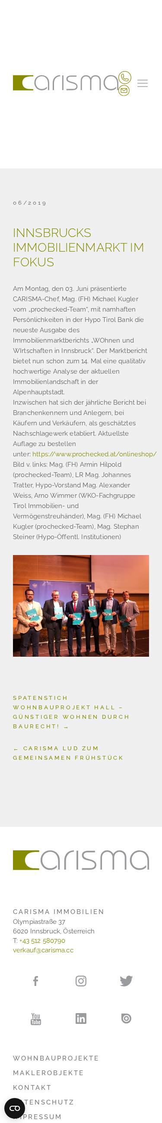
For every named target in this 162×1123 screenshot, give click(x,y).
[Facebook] (35, 980)
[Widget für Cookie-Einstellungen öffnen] (14, 1108)
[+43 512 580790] (124, 77)
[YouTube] (35, 1019)
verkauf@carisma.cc (43, 950)
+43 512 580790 (42, 941)
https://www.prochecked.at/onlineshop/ (94, 454)
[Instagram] (81, 980)
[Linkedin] (81, 1018)
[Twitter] (126, 980)
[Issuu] (126, 1018)
